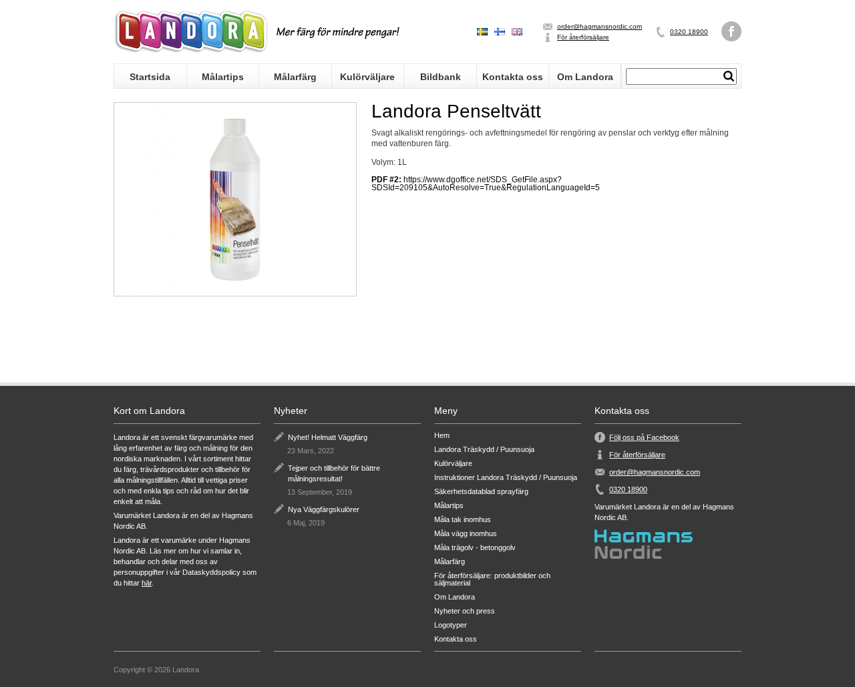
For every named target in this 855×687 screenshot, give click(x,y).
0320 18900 (689, 31)
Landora (190, 31)
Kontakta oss (512, 76)
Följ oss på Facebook (644, 437)
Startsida (150, 76)
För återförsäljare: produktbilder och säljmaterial (492, 579)
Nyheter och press (464, 611)
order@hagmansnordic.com (599, 26)
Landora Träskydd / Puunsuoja (484, 449)
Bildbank (440, 76)
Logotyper (450, 625)
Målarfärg (295, 76)
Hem (442, 435)
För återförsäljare (583, 37)
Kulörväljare (367, 76)
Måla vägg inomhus (465, 533)
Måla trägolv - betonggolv (475, 547)
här (147, 583)
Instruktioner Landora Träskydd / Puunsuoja (505, 477)
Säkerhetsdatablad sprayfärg (481, 491)
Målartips (223, 76)
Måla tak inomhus (462, 519)
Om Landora (585, 76)
